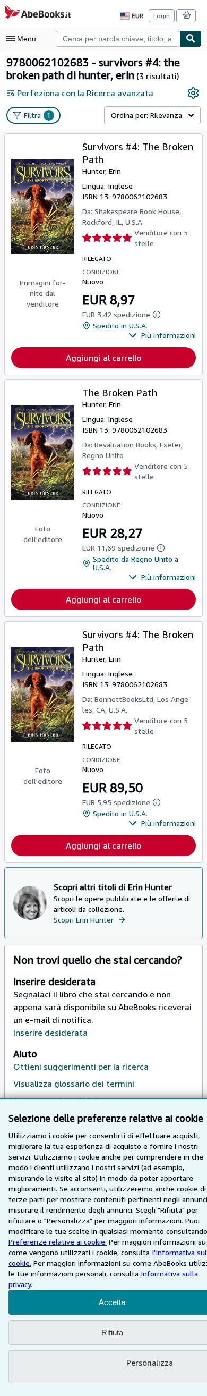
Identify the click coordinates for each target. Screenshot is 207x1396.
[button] (162, 335)
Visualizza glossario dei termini (73, 1083)
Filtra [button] (37, 115)
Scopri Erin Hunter (84, 919)
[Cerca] (190, 39)
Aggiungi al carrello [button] (103, 357)
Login (161, 16)
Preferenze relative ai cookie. (57, 1241)
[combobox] (117, 39)
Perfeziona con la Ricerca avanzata (85, 93)
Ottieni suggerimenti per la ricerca (81, 1066)
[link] (193, 92)
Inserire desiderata (50, 1032)
